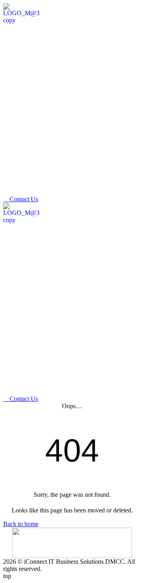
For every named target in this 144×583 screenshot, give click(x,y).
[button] (134, 188)
